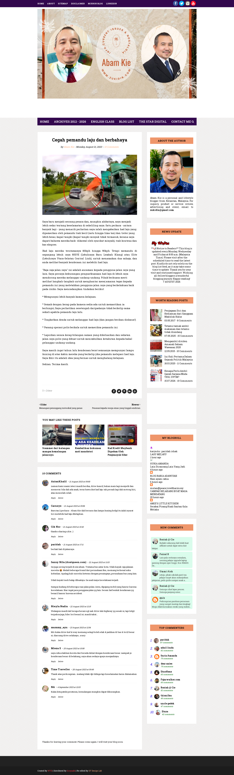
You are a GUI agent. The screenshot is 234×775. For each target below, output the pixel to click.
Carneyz (56, 505)
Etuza (165, 711)
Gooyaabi (71, 770)
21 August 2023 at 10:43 (73, 527)
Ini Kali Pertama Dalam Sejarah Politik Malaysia (178, 358)
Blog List (126, 121)
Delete (60, 498)
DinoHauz (166, 671)
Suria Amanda (169, 655)
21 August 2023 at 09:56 (74, 506)
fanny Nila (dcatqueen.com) (68, 562)
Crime (49, 390)
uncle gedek (167, 703)
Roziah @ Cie (168, 687)
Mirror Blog (95, 3)
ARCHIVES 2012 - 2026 (70, 121)
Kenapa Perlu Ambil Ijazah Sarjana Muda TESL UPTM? (175, 373)
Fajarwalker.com (170, 679)
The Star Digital (153, 121)
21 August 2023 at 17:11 (73, 544)
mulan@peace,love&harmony (166, 488)
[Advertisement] (117, 109)
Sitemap (63, 3)
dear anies (166, 663)
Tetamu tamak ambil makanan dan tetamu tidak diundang (176, 329)
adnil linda (167, 647)
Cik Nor (55, 526)
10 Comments (111, 146)
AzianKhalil (59, 481)
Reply (53, 498)
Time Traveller (60, 669)
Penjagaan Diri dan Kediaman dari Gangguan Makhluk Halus (178, 313)
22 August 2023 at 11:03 (99, 562)
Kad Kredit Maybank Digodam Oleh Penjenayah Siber (120, 451)
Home (40, 3)
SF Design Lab (95, 770)
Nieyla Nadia (59, 606)
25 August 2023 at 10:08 (74, 648)
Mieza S (56, 648)
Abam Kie (69, 146)
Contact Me (181, 121)
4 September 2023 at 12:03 (68, 687)
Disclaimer (78, 3)
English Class (102, 121)
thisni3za (166, 695)
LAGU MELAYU (158, 454)
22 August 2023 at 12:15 (80, 606)
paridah (56, 544)
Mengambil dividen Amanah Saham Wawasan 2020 (175, 344)
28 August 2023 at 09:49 (83, 669)
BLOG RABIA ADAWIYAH (163, 475)
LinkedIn (111, 3)
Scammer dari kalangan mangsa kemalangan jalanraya (56, 451)
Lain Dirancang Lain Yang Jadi (167, 466)
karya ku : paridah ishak (163, 451)
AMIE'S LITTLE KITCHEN (164, 503)
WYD (50, 770)
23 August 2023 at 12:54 (80, 627)
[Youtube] (193, 5)
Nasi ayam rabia (159, 478)
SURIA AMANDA (159, 463)
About (51, 3)
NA (53, 687)
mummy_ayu (59, 627)
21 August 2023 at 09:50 (79, 481)
